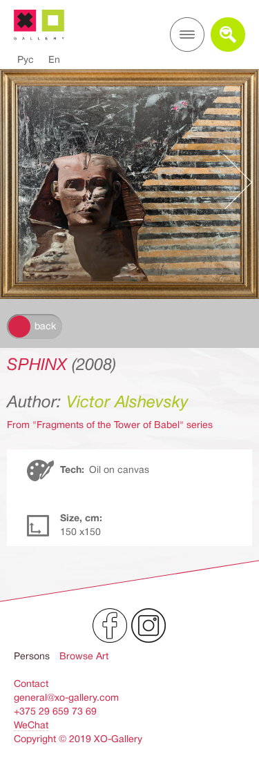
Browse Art (83, 655)
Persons (32, 655)
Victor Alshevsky (127, 401)
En (54, 59)
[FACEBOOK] (110, 625)
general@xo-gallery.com (66, 697)
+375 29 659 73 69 (55, 711)
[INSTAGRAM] (148, 625)
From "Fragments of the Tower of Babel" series (110, 424)
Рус (25, 59)
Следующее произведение (230, 181)
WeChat (31, 724)
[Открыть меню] (187, 34)
